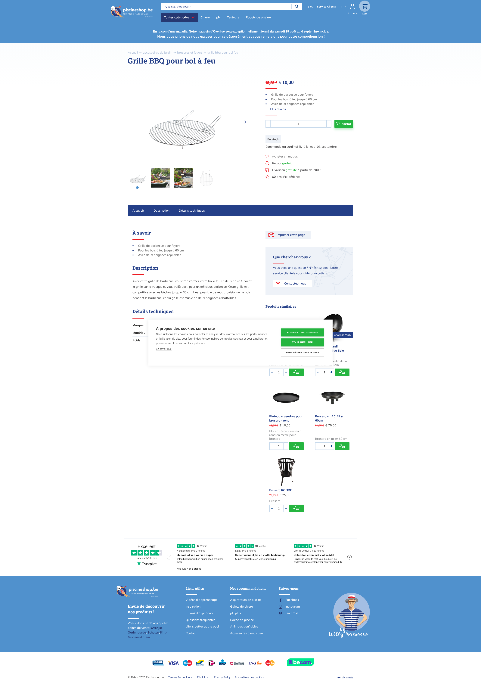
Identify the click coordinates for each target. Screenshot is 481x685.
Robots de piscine (258, 17)
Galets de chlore (241, 606)
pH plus (235, 613)
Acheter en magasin (286, 156)
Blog (310, 6)
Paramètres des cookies (249, 677)
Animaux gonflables (244, 626)
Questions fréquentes (200, 620)
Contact (191, 633)
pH (218, 17)
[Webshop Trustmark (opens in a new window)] (307, 662)
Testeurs (233, 17)
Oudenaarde (137, 632)
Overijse (157, 628)
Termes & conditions (180, 677)
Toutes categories (176, 17)
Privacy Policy (222, 677)
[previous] (122, 122)
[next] (244, 122)
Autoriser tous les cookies (302, 332)
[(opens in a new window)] (345, 677)
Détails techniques (192, 210)
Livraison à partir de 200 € (296, 170)
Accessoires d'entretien (246, 633)
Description (161, 210)
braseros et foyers (190, 52)
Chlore (205, 17)
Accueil (133, 52)
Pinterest (291, 613)
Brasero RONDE (280, 490)
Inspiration (193, 606)
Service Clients (326, 6)
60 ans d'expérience (286, 177)
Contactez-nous (295, 283)
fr (341, 6)
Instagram (292, 606)
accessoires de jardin (157, 52)
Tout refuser (302, 342)
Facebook (292, 600)
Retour (282, 163)
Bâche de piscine (242, 620)
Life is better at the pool (202, 626)
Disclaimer (203, 677)
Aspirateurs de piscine (246, 600)
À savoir (138, 210)
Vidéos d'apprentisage (202, 600)
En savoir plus (164, 348)
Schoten (153, 632)
